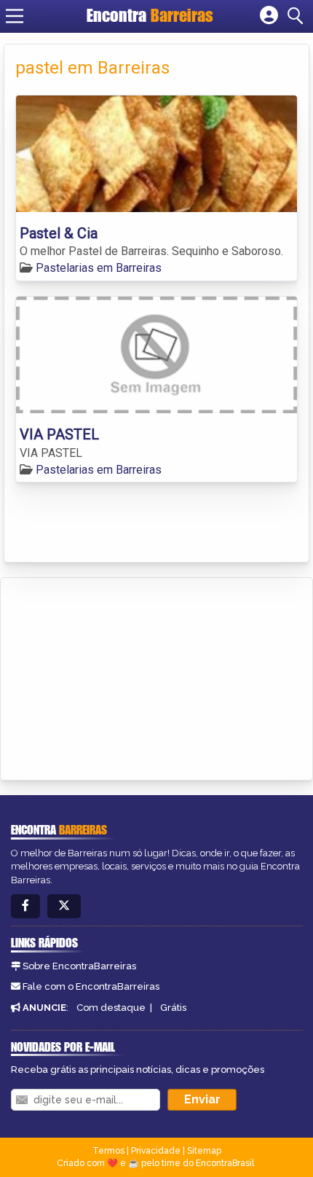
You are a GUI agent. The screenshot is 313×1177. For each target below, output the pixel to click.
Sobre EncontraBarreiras (79, 966)
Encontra (150, 15)
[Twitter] (64, 906)
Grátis (173, 1007)
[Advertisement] (121, 676)
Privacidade (156, 1151)
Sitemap (204, 1151)
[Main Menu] (14, 16)
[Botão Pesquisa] (298, 16)
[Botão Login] (269, 16)
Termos (108, 1151)
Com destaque (111, 1007)
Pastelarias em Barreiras (99, 268)
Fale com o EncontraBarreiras (91, 986)
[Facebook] (25, 906)
